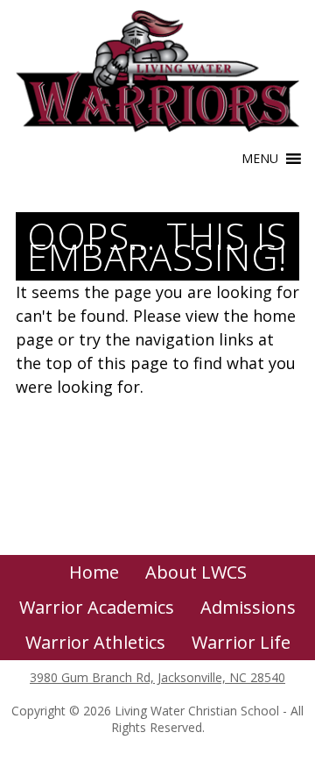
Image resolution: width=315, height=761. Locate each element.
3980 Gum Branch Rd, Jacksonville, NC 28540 (157, 677)
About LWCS (196, 572)
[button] (260, 158)
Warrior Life (241, 642)
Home (94, 572)
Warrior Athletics (95, 642)
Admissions (248, 607)
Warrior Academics (96, 607)
